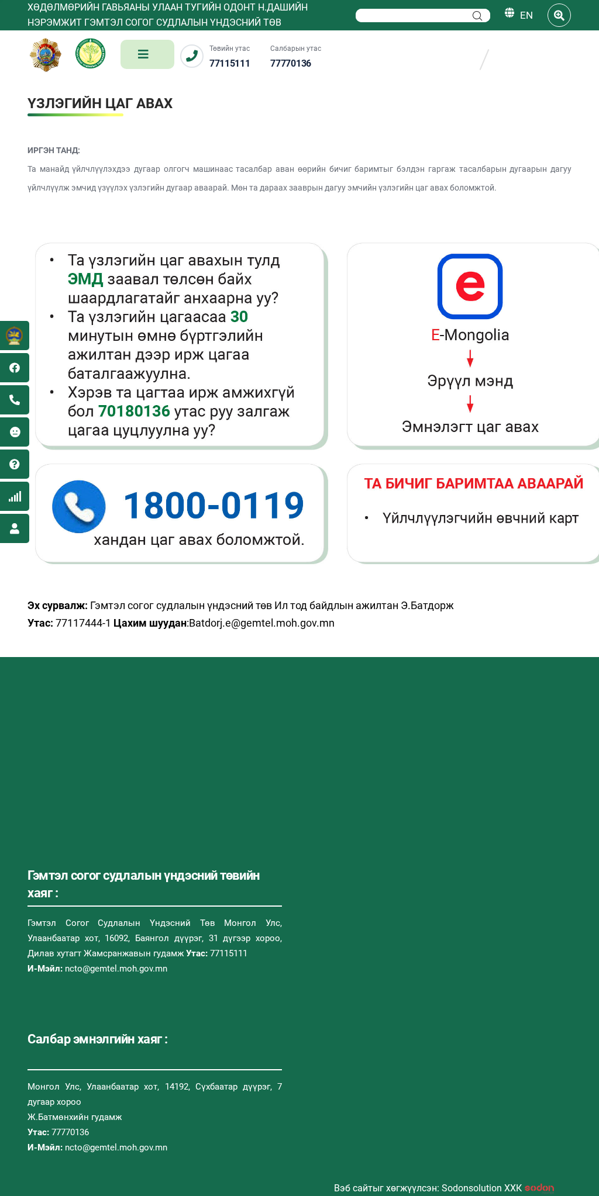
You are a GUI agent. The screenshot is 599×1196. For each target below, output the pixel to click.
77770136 (290, 63)
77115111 (229, 63)
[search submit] (477, 16)
